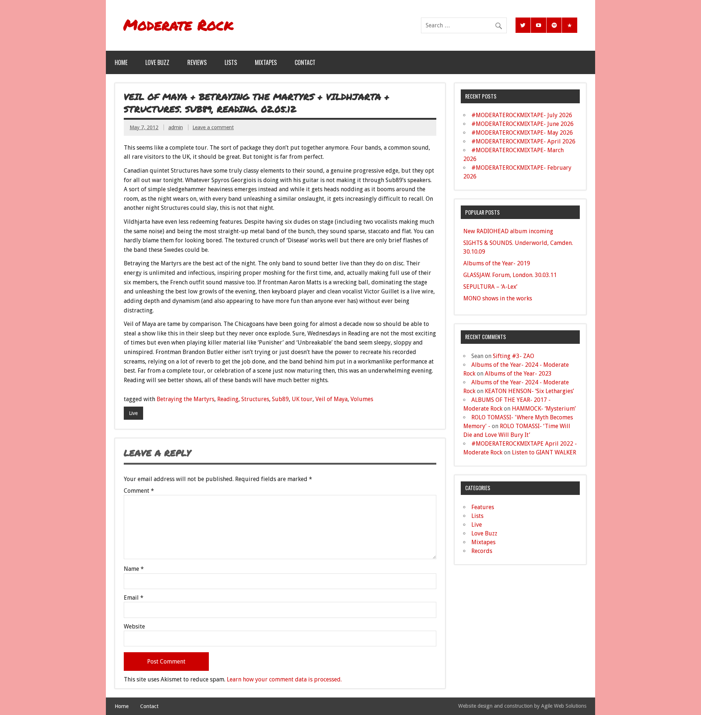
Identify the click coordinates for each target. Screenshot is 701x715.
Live (133, 413)
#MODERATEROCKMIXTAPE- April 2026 (523, 141)
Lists (231, 62)
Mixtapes (266, 62)
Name (134, 569)
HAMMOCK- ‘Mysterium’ (544, 408)
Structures (255, 399)
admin (175, 127)
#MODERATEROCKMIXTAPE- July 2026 (521, 115)
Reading (227, 399)
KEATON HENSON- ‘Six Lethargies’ (529, 391)
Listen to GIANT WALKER (544, 452)
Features (482, 507)
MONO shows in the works (497, 298)
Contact (305, 62)
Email (133, 598)
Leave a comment (213, 127)
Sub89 (280, 399)
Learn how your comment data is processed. (284, 679)
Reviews (197, 62)
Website (134, 627)
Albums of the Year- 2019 (496, 263)
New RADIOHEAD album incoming (508, 231)
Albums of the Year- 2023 (518, 373)
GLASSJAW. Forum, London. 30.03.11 (510, 275)
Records (481, 550)
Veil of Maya (331, 399)
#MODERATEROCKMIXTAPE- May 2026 (522, 132)
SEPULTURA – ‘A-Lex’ (490, 286)
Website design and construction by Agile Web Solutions (522, 706)
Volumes (361, 399)
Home (121, 62)
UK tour (302, 399)
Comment (139, 491)
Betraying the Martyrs (185, 399)
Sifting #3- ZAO (513, 356)
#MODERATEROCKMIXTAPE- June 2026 (522, 123)
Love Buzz (157, 62)
